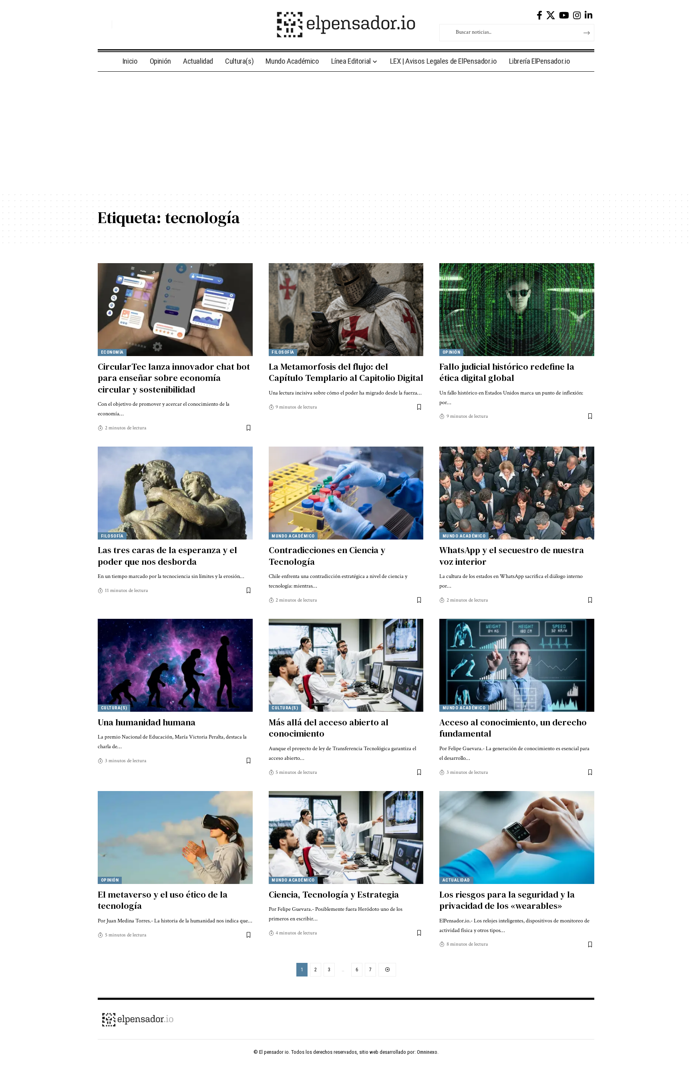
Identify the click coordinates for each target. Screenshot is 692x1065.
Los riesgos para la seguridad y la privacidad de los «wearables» (507, 900)
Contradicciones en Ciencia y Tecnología (327, 556)
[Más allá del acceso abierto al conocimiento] (346, 665)
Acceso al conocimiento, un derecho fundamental (513, 728)
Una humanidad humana (146, 722)
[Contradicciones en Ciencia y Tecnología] (346, 493)
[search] (104, 24)
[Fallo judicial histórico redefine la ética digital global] (516, 309)
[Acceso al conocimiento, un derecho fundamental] (516, 665)
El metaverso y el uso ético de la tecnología (162, 900)
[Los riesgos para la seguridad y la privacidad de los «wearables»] (516, 837)
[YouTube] (564, 15)
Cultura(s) (114, 708)
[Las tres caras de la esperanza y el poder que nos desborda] (175, 493)
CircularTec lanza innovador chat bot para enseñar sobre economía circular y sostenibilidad (174, 377)
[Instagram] (577, 15)
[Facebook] (539, 15)
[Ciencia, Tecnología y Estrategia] (346, 837)
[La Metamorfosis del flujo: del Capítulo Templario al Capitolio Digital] (346, 309)
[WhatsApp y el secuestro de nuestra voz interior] (516, 493)
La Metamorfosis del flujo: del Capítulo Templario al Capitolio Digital (346, 372)
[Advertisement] (346, 132)
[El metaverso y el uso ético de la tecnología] (175, 837)
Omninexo (427, 1052)
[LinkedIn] (588, 15)
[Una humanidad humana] (175, 665)
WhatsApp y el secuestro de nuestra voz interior (511, 556)
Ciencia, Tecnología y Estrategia (334, 894)
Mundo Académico (293, 536)
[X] (550, 15)
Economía (112, 352)
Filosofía (283, 352)
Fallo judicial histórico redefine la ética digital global (506, 372)
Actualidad (456, 880)
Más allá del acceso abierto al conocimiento (328, 728)
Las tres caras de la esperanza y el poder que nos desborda (167, 556)
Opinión (452, 352)
